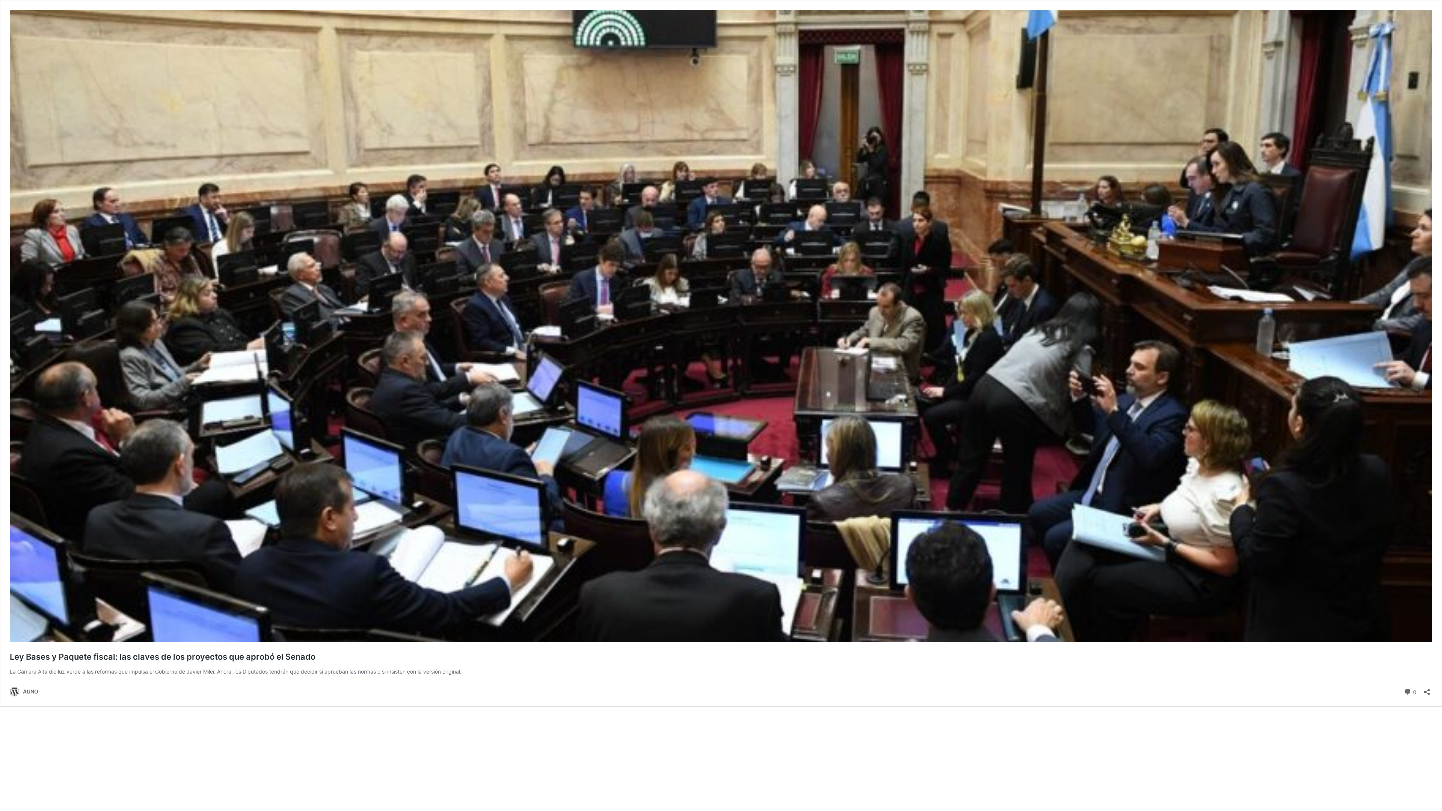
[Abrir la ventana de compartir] (1427, 689)
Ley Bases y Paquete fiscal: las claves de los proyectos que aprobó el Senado (162, 657)
